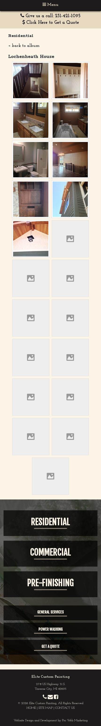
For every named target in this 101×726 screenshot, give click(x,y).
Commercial (50, 552)
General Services (50, 612)
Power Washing (51, 629)
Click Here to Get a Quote (52, 22)
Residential (50, 522)
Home (31, 708)
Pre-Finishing (50, 583)
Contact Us (65, 708)
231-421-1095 (68, 16)
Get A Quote (51, 646)
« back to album (23, 46)
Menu (52, 5)
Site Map (46, 708)
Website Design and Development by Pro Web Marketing (51, 720)
